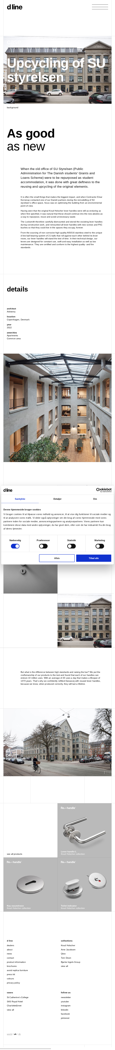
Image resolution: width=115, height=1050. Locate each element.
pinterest (65, 1018)
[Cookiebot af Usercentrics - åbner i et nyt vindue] (98, 490)
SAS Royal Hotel (15, 1001)
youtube (65, 1001)
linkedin (64, 1010)
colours (10, 978)
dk (19, 1034)
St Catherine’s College (17, 997)
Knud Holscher (68, 945)
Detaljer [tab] (57, 498)
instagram (66, 1005)
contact (10, 958)
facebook (65, 1014)
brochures (12, 966)
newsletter (66, 997)
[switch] (43, 546)
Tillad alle (94, 558)
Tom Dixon (66, 958)
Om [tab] (95, 498)
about (9, 949)
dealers (10, 945)
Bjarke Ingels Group (70, 962)
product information (16, 962)
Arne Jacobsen (68, 949)
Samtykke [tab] (20, 498)
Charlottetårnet (14, 1005)
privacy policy (13, 983)
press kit (11, 974)
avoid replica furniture (17, 970)
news (9, 953)
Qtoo (63, 953)
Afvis (57, 558)
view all (64, 966)
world (9, 1034)
